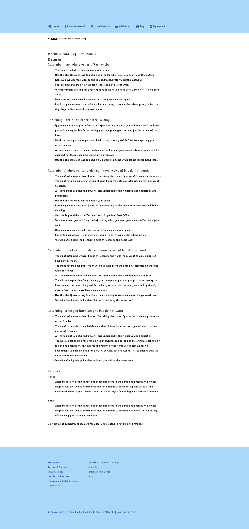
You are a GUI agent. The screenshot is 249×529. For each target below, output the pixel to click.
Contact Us (54, 485)
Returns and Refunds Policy (63, 480)
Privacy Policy (55, 471)
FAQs (91, 476)
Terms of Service (57, 467)
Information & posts (99, 471)
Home (54, 38)
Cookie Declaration (58, 476)
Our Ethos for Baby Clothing (103, 462)
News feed (93, 467)
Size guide (53, 462)
